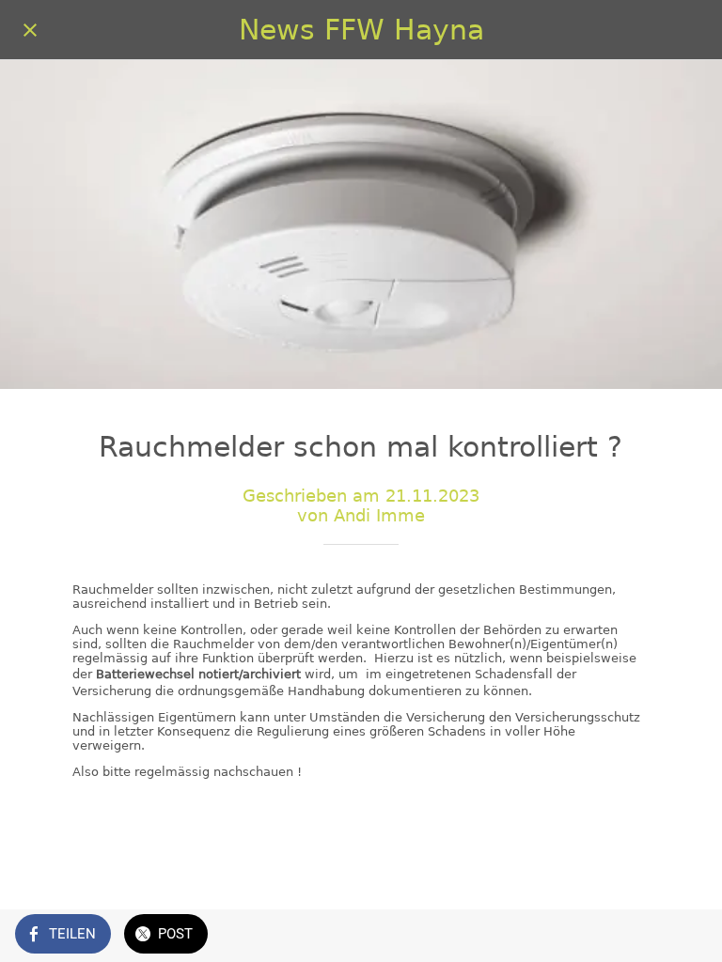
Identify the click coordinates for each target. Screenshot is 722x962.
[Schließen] (30, 30)
